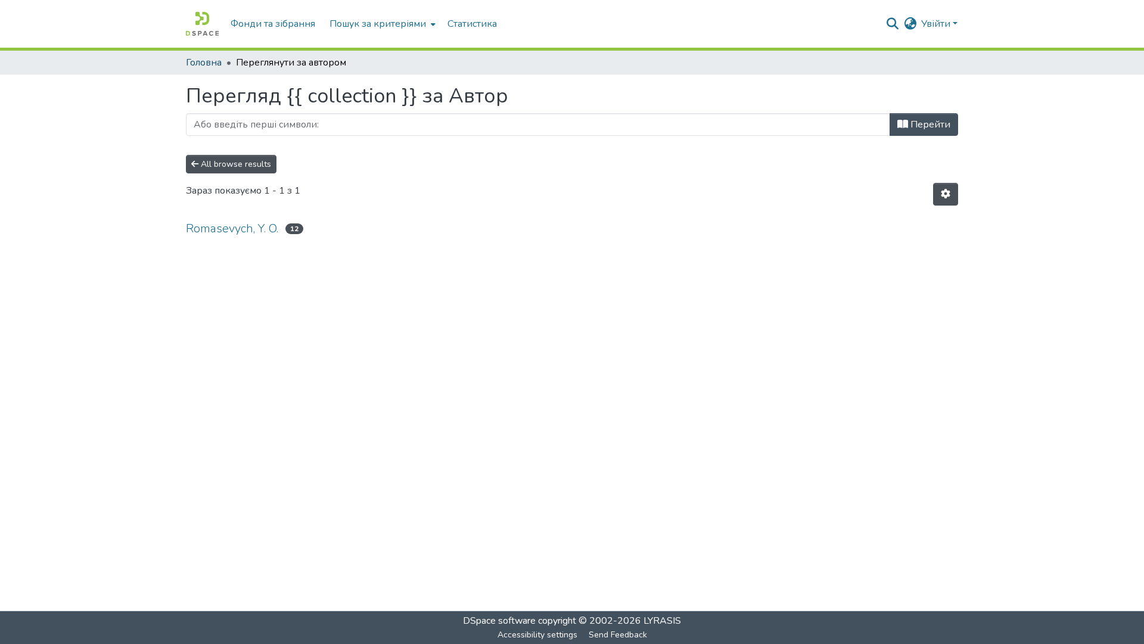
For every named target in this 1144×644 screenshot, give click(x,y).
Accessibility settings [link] (537, 634)
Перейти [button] (929, 124)
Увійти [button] (937, 23)
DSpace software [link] (499, 620)
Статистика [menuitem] (472, 23)
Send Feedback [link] (618, 634)
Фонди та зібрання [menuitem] (273, 23)
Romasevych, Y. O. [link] (232, 228)
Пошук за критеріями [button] (377, 23)
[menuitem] (381, 24)
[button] (202, 24)
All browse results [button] (234, 164)
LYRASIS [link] (662, 620)
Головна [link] (204, 62)
